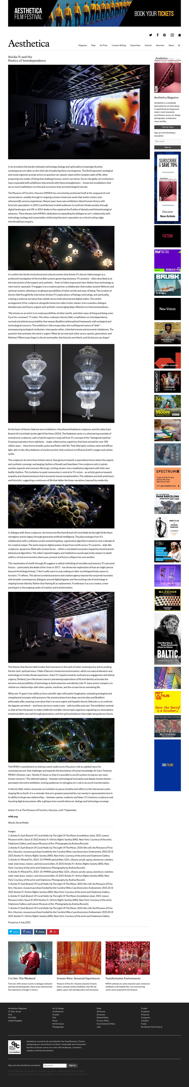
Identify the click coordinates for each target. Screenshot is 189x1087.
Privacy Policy (103, 1021)
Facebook (145, 1011)
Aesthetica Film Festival (151, 1027)
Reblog (41, 932)
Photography (58, 1027)
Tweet (15, 932)
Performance (58, 1024)
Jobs (99, 1027)
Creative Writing (119, 45)
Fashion (55, 1015)
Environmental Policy (106, 1024)
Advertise (160, 45)
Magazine (83, 45)
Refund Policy (103, 1018)
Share (28, 932)
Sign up (168, 147)
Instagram (145, 1018)
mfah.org (13, 816)
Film (54, 1018)
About (171, 45)
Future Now (135, 45)
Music (55, 1021)
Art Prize (103, 45)
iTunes (144, 1024)
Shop (93, 45)
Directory (101, 1015)
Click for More (168, 127)
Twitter (144, 1008)
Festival (148, 45)
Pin (54, 932)
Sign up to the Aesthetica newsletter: (24, 1065)
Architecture (57, 1011)
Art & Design (58, 1008)
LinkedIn (145, 1021)
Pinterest (145, 1015)
